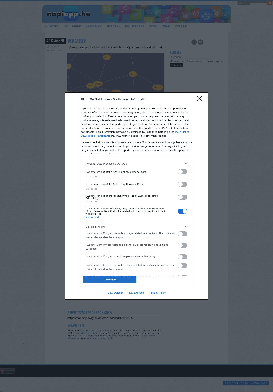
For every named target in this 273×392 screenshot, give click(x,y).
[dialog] (136, 195)
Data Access (136, 292)
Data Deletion (116, 292)
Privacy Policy (158, 292)
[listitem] (136, 163)
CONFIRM (110, 279)
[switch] (182, 171)
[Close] (200, 99)
